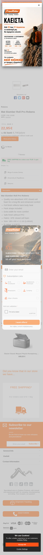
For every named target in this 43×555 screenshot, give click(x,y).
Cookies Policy (22, 540)
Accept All (22, 544)
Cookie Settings (22, 549)
